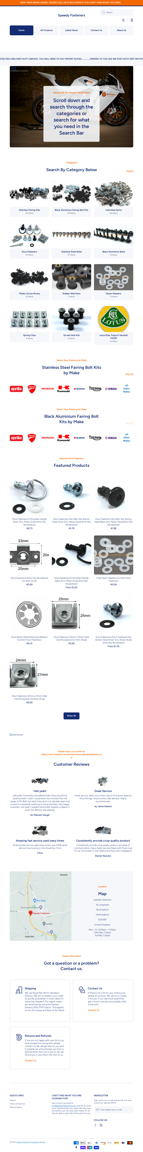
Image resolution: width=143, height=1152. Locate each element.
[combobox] (116, 12)
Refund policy (16, 1107)
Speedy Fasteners (23, 1142)
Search (13, 1100)
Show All (129, 374)
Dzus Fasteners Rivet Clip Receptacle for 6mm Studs (29, 579)
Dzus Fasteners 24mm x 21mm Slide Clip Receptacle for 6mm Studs (29, 697)
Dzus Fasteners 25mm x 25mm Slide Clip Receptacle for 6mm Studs (71, 638)
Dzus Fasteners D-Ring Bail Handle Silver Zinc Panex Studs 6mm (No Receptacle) (29, 522)
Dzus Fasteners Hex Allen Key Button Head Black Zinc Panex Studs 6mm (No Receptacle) (113, 522)
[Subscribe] (129, 1109)
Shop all (129, 171)
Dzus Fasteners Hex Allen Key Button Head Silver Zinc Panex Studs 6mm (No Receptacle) (71, 522)
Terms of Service (17, 1104)
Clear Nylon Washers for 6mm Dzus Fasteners (113, 579)
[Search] (102, 12)
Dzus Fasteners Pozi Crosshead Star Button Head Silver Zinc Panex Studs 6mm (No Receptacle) (113, 640)
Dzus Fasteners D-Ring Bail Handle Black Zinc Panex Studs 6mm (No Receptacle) (71, 581)
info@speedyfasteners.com (64, 1106)
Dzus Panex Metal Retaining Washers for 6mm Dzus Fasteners (29, 638)
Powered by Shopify (38, 1142)
